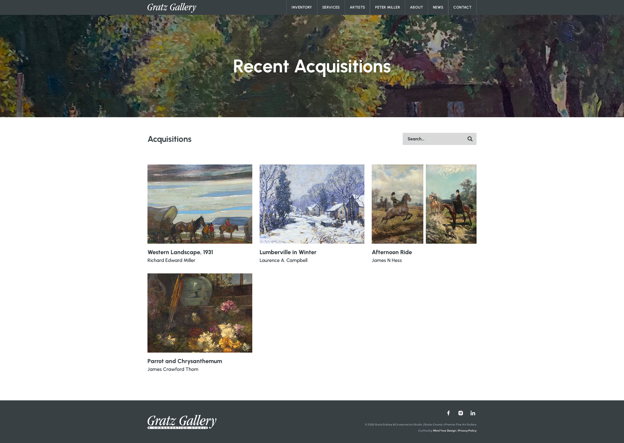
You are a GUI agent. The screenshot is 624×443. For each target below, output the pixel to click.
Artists (357, 7)
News (438, 7)
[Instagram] (460, 413)
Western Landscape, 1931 (180, 252)
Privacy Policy (467, 430)
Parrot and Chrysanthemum (184, 361)
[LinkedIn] (473, 413)
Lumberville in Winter (288, 252)
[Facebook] (448, 413)
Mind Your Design (444, 430)
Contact (462, 7)
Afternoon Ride (392, 252)
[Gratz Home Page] (171, 8)
